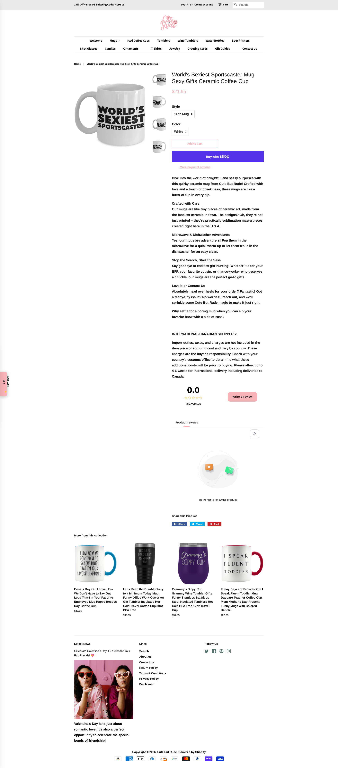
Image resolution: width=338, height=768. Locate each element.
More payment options (195, 167)
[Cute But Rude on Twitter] (207, 651)
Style (176, 106)
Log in (184, 5)
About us (145, 656)
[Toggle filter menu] (254, 433)
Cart (225, 5)
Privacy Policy (149, 678)
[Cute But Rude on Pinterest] (221, 651)
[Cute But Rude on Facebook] (214, 651)
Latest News (82, 643)
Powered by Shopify (192, 752)
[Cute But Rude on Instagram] (229, 651)
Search (144, 651)
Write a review (242, 397)
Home (77, 64)
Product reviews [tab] (186, 422)
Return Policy (148, 667)
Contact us (146, 662)
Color (176, 124)
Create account (203, 5)
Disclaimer (146, 684)
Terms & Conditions (152, 673)
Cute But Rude (167, 752)
